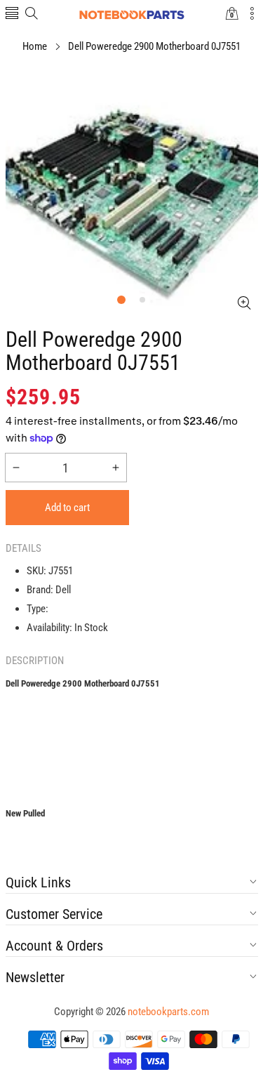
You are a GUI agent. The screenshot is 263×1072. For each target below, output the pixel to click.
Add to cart (67, 507)
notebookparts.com (168, 1011)
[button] (12, 14)
